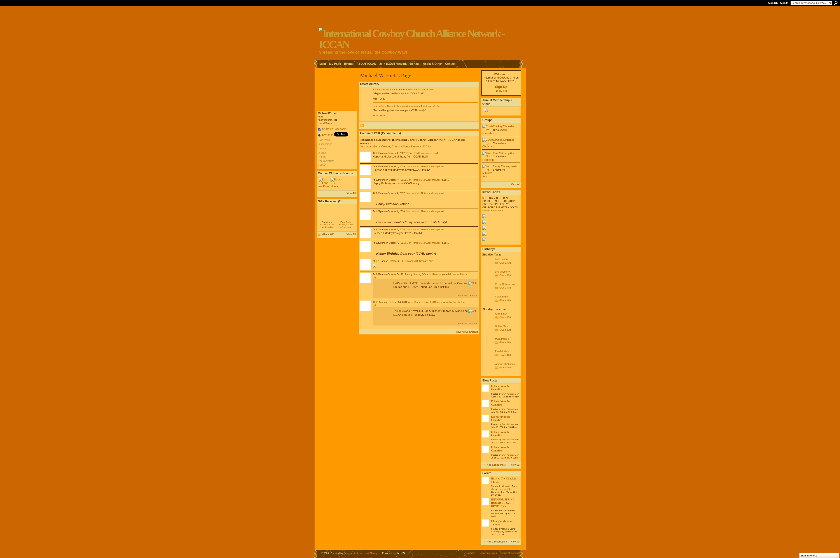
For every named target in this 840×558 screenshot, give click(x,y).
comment (409, 89)
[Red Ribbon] (327, 212)
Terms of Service (509, 553)
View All (351, 193)
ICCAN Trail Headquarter (385, 89)
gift (374, 277)
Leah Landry (501, 259)
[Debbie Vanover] (487, 334)
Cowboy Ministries (503, 126)
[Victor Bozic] (487, 304)
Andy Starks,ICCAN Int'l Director (327, 224)
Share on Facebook (334, 129)
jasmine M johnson (505, 364)
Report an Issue (488, 553)
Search (836, 3)
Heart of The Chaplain (503, 478)
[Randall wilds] (487, 359)
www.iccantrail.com (492, 210)
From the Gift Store (468, 295)
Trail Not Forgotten (503, 153)
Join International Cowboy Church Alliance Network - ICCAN (396, 146)
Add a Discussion (497, 541)
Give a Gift (328, 234)
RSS (362, 126)
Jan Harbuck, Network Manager (389, 106)
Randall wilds (502, 351)
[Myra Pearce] (487, 346)
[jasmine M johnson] (487, 372)
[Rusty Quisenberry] (487, 292)
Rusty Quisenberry (505, 284)
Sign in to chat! (809, 555)
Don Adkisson (509, 394)
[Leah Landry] (487, 267)
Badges (471, 553)
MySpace (327, 134)
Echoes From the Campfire (500, 388)
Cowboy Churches (503, 139)
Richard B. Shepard (417, 261)
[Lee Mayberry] (487, 279)
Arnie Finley (501, 313)
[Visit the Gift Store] (472, 283)
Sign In (784, 3)
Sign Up (773, 3)
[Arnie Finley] (487, 321)
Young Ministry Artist (505, 166)
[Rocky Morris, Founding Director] (336, 183)
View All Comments (466, 332)
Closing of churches (502, 521)
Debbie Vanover (503, 326)
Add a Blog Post (496, 465)
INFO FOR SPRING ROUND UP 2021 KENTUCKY (502, 503)
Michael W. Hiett (426, 89)
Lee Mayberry (502, 271)
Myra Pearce (502, 339)
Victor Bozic (501, 296)
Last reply (504, 489)
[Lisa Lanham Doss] (324, 183)
